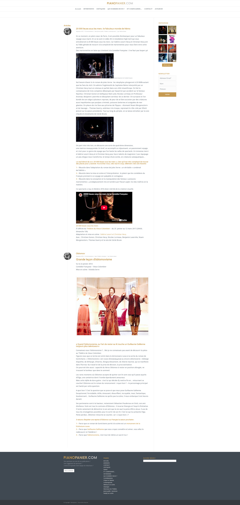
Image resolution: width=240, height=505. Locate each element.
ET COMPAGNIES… (134, 9)
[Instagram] (233, 4)
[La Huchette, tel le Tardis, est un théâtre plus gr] (163, 30)
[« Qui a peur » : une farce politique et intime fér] (163, 39)
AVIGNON (159, 9)
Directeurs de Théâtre (110, 489)
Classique (106, 487)
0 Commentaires (89, 31)
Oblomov (80, 253)
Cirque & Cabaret (109, 480)
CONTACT (148, 9)
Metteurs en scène (109, 485)
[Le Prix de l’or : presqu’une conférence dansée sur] (172, 30)
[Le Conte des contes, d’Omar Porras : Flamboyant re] (163, 48)
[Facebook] (218, 4)
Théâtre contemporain (110, 31)
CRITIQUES (100, 9)
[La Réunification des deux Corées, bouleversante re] (172, 39)
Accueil (78, 9)
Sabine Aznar (123, 31)
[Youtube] (228, 4)
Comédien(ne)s (108, 478)
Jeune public (100, 31)
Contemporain (108, 482)
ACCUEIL (106, 461)
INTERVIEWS (88, 9)
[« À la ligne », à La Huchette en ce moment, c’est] (172, 48)
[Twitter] (223, 4)
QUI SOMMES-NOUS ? (116, 9)
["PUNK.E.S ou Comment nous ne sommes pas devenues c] (163, 57)
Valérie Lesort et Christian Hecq (113, 234)
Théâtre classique (101, 256)
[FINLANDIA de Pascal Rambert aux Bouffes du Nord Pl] (172, 57)
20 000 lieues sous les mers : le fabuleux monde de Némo (103, 29)
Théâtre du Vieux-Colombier (98, 228)
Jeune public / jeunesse (110, 491)
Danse (105, 469)
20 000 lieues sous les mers (87, 226)
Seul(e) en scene (108, 493)
